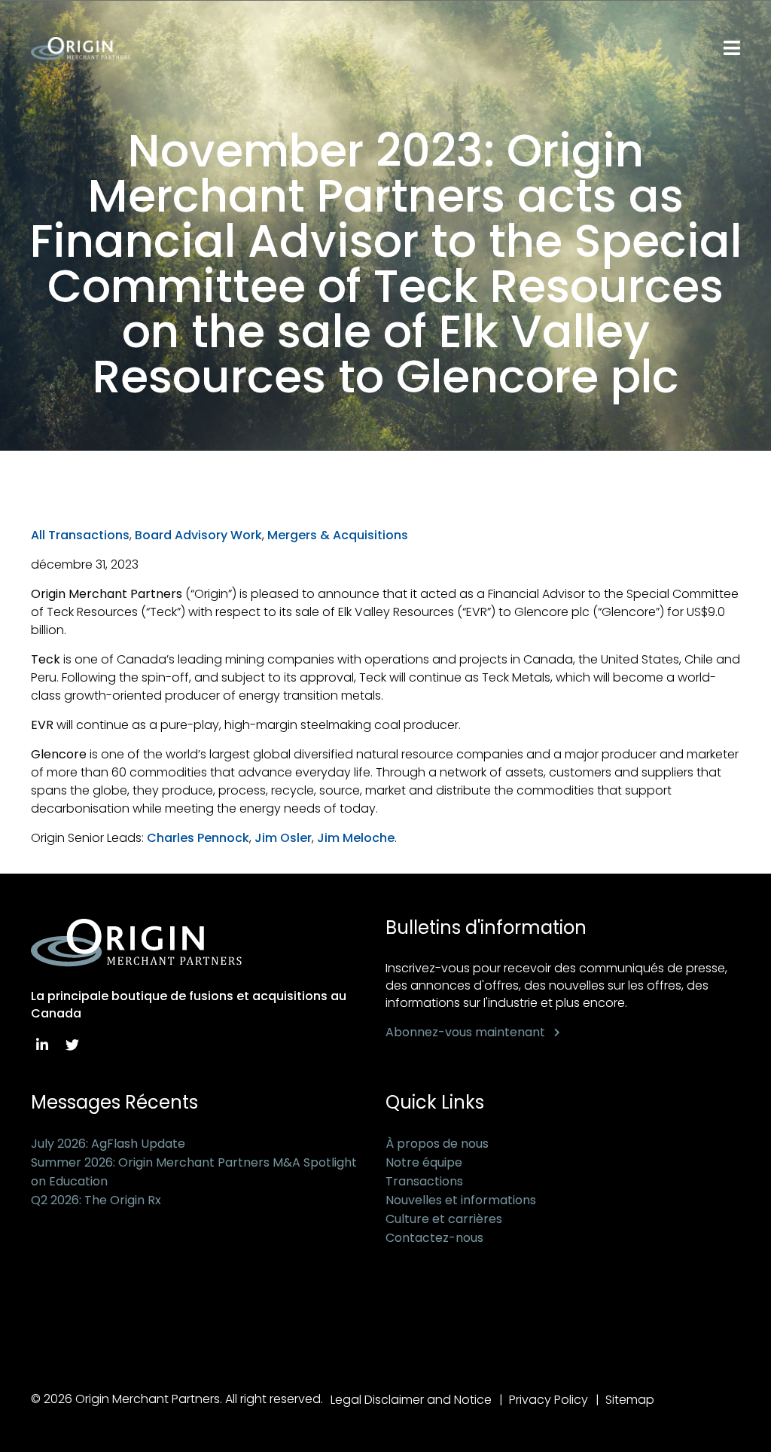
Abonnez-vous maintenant (465, 1032)
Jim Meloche (356, 837)
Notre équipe (424, 1162)
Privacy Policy (548, 1399)
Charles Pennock (198, 837)
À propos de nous (437, 1143)
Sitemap (629, 1399)
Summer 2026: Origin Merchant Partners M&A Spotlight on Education (194, 1172)
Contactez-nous (434, 1237)
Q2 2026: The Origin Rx (96, 1200)
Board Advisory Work (198, 535)
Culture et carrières (444, 1219)
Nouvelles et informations (461, 1200)
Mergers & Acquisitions (337, 535)
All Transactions (80, 535)
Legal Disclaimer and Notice (411, 1399)
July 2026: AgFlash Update (108, 1143)
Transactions (424, 1181)
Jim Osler (283, 837)
